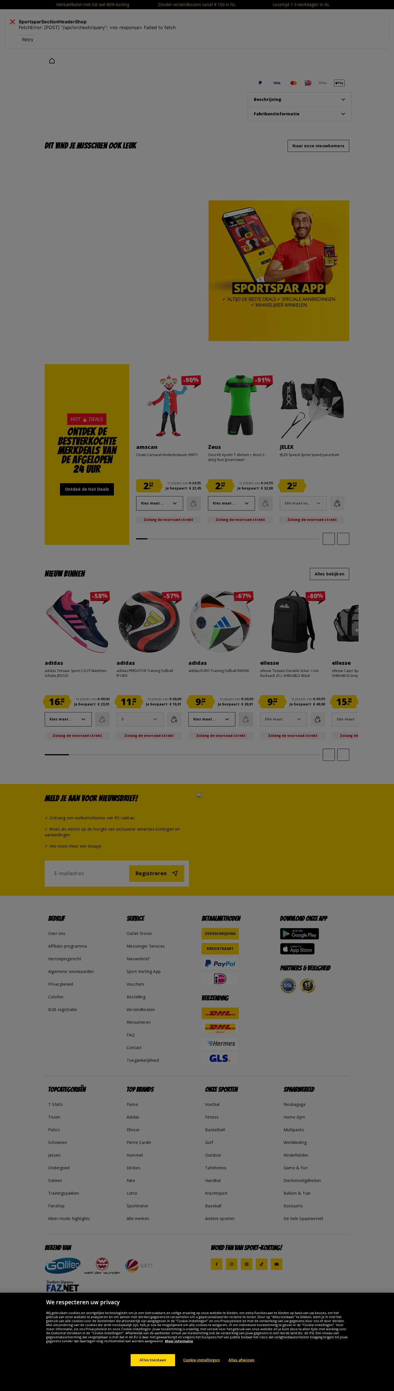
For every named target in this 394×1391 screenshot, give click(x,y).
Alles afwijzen (241, 1359)
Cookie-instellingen (201, 1359)
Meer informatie (179, 1341)
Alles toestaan (153, 1359)
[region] (197, 1342)
